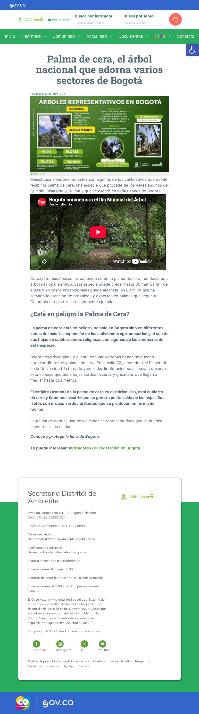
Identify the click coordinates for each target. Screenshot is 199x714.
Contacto (99, 661)
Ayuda (68, 666)
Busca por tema (138, 16)
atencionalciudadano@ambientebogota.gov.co (61, 539)
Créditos (84, 666)
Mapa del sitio (121, 661)
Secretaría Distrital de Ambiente (62, 497)
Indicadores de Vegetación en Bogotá (105, 448)
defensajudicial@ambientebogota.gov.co (57, 552)
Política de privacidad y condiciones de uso (58, 661)
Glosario (53, 666)
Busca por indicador (94, 16)
